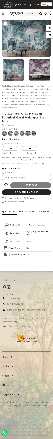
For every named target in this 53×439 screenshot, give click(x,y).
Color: (10, 128)
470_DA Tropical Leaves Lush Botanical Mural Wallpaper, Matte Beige (16, 133)
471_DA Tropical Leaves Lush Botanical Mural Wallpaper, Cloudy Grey (22, 133)
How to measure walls (14, 143)
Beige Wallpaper (8, 434)
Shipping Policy (46, 404)
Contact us (5, 404)
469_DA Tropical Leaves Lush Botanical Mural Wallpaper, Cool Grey (10, 133)
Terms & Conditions (35, 404)
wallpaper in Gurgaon (39, 419)
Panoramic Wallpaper (23, 416)
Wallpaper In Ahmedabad (11, 428)
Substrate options (11, 168)
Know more (10, 173)
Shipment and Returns (15, 202)
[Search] (40, 13)
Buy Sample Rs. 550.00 (26, 192)
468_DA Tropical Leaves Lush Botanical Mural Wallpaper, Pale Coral (4, 133)
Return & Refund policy (15, 404)
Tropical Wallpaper (9, 413)
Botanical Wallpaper (37, 413)
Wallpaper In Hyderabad (38, 425)
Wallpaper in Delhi (24, 419)
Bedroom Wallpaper (29, 428)
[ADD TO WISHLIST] (6, 184)
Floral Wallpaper (23, 413)
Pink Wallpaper (41, 431)
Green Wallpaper (28, 431)
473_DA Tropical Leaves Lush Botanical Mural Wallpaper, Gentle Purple (33, 133)
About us (22, 4)
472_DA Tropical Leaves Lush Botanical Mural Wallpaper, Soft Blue (28, 133)
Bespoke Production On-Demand (19, 198)
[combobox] (33, 13)
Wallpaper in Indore (27, 422)
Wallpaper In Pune (9, 419)
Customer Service (40, 4)
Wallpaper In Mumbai (40, 416)
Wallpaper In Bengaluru (20, 425)
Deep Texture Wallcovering (37, 434)
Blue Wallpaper (16, 431)
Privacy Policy (26, 404)
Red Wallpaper (20, 434)
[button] (3, 13)
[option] (26, 38)
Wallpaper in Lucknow (11, 422)
